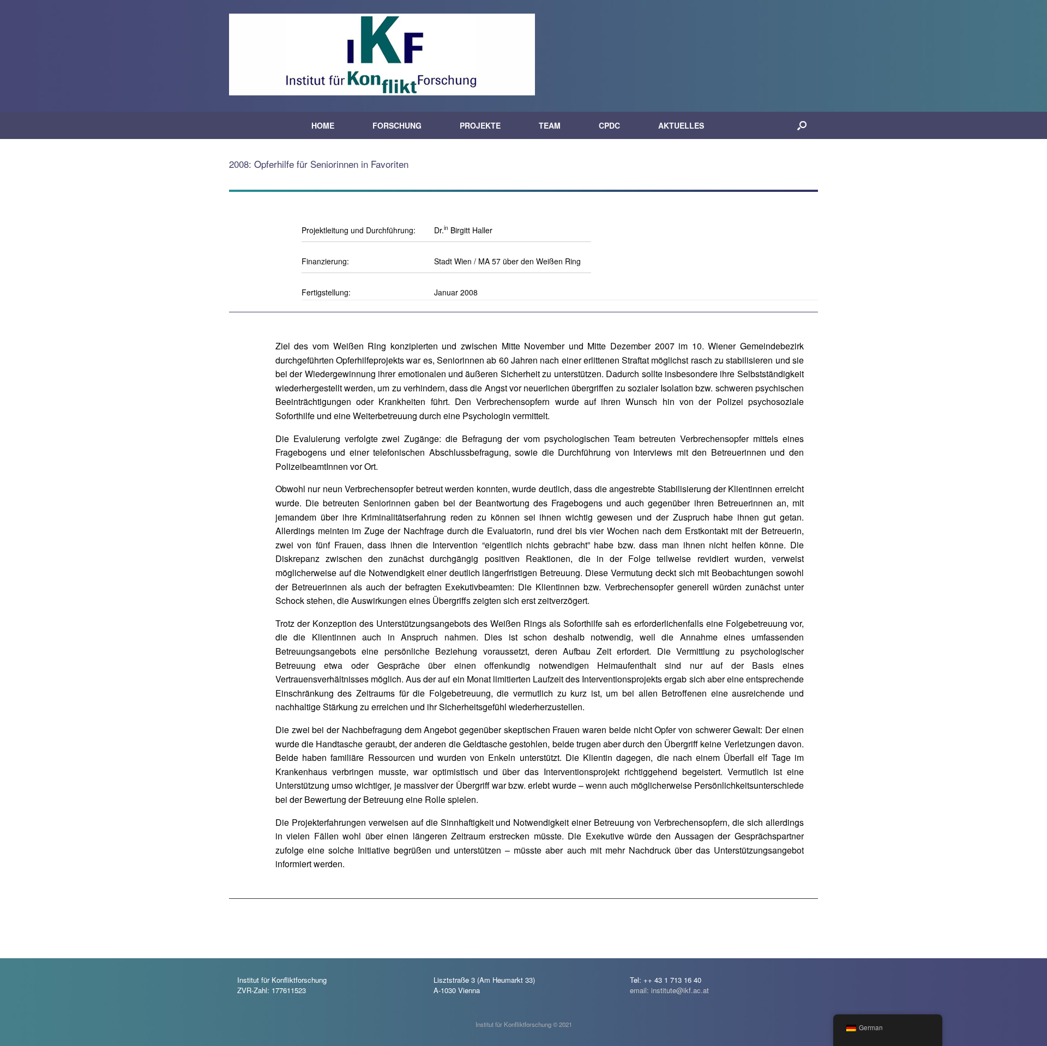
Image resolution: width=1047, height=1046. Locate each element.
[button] (802, 125)
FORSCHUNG (397, 125)
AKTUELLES (681, 125)
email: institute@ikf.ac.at (669, 990)
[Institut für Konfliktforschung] (382, 54)
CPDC (609, 125)
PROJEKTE (480, 125)
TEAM (550, 125)
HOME (322, 125)
